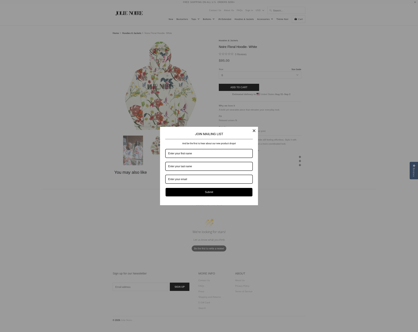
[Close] (254, 131)
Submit (209, 192)
